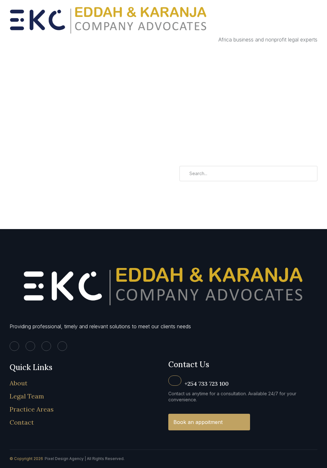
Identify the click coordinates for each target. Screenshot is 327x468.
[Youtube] (62, 346)
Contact (22, 422)
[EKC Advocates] (109, 39)
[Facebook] (46, 346)
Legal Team (27, 396)
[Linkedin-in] (14, 346)
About (18, 383)
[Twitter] (30, 346)
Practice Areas (32, 409)
